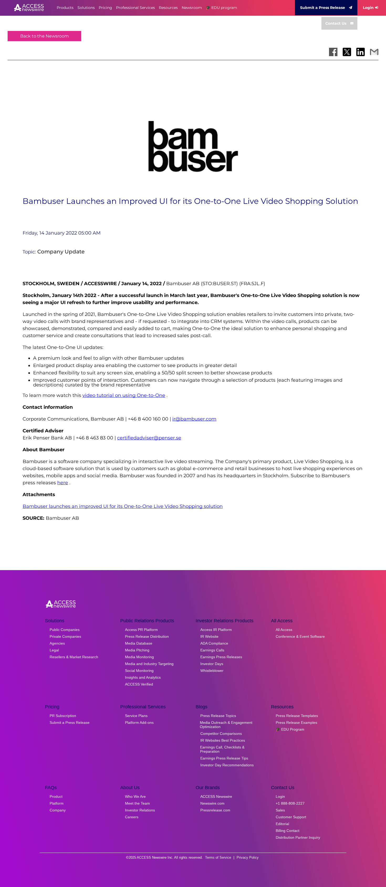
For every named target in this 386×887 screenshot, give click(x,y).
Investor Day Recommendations (227, 765)
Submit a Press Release (322, 7)
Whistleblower (211, 670)
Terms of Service (218, 857)
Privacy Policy (248, 857)
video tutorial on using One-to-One (123, 395)
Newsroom (192, 7)
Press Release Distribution (147, 636)
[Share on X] (347, 52)
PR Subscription (63, 716)
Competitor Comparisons (221, 733)
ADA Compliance (214, 643)
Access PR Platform (141, 630)
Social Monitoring (139, 670)
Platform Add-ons (139, 722)
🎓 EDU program (221, 7)
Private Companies (65, 636)
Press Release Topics (218, 716)
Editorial (282, 824)
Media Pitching (137, 650)
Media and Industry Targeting (149, 664)
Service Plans (136, 716)
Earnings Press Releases (221, 657)
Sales (280, 810)
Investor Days (211, 664)
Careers (131, 817)
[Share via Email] (374, 52)
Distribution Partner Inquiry (298, 837)
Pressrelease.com (215, 810)
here (62, 483)
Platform (57, 803)
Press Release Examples (296, 722)
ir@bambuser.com (194, 419)
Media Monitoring (139, 657)
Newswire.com (212, 803)
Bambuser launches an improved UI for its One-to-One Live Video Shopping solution (123, 506)
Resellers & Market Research (74, 657)
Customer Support (291, 817)
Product (56, 796)
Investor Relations (140, 810)
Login (368, 7)
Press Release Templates (297, 716)
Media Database (138, 643)
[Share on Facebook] (333, 52)
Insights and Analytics (143, 677)
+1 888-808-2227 (290, 803)
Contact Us (335, 23)
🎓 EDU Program (290, 729)
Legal (54, 650)
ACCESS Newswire (216, 796)
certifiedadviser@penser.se (149, 438)
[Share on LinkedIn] (360, 52)
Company (58, 810)
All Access (284, 630)
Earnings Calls (212, 650)
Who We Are (135, 796)
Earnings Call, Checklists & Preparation (222, 749)
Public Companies (65, 630)
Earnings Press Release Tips (224, 758)
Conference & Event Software (300, 636)
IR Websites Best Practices (222, 740)
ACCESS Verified (139, 684)
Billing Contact (287, 830)
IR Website (209, 636)
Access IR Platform (216, 630)
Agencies (57, 643)
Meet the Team (137, 803)
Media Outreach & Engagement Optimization (226, 724)
